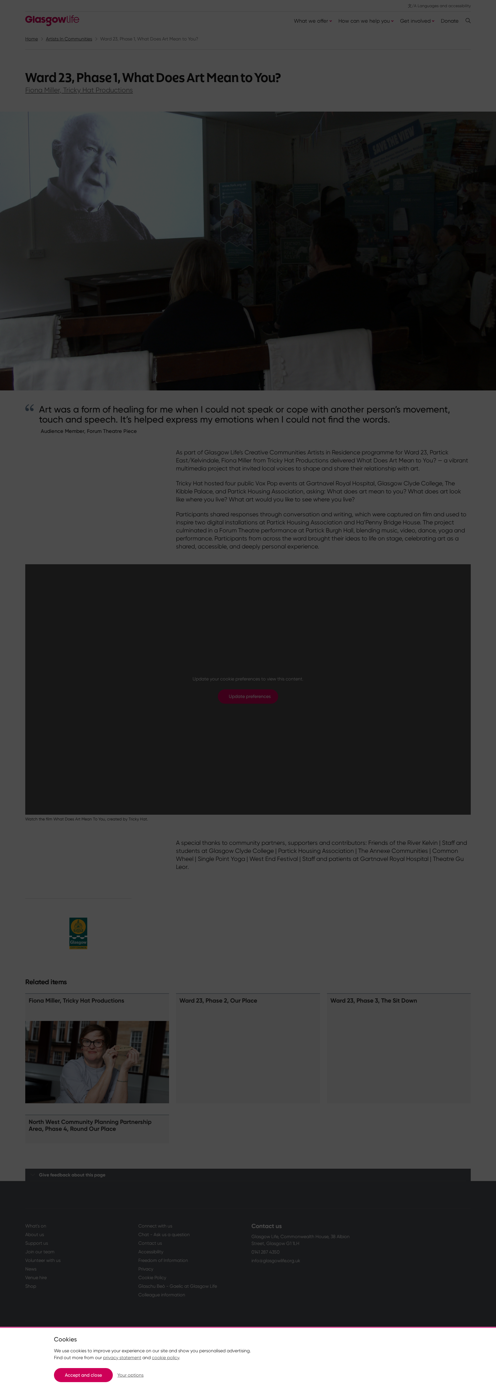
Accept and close (83, 1375)
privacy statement (122, 1357)
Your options (130, 1375)
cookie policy (165, 1357)
